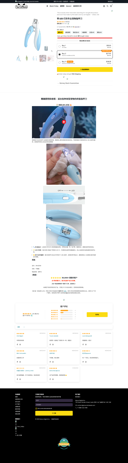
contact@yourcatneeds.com (85, 405)
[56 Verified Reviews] (64, 450)
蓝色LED (60, 32)
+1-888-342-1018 (81, 408)
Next (52, 34)
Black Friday (54, 6)
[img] (20, 333)
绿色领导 (67, 32)
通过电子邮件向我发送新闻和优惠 (45, 408)
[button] (61, 22)
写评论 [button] (97, 314)
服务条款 (17, 409)
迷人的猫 (19, 435)
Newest (68, 6)
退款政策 (17, 411)
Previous (17, 34)
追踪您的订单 (77, 6)
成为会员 (17, 402)
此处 (65, 291)
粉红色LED (76, 32)
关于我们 (17, 404)
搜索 (16, 397)
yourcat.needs (33, 1)
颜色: (60, 30)
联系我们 (110, 1)
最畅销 (62, 6)
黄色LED (99, 32)
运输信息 (17, 406)
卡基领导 (84, 32)
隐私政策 (17, 414)
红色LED (92, 32)
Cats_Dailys (20, 426)
